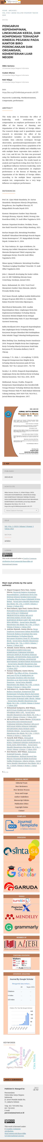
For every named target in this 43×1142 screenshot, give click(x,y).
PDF (7, 464)
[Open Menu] (2, 2)
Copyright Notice (21, 807)
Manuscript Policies (21, 800)
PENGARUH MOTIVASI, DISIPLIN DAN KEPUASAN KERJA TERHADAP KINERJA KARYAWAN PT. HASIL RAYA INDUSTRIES (24, 741)
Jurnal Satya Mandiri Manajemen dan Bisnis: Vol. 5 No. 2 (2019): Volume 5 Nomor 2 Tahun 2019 (23, 603)
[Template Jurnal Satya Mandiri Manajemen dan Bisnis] (21, 825)
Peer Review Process (21, 790)
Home (4, 10)
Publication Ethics (21, 804)
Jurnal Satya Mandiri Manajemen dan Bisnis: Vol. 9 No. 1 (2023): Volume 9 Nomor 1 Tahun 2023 (23, 666)
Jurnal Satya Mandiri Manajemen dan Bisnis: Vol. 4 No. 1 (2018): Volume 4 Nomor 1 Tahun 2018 (23, 747)
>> (7, 772)
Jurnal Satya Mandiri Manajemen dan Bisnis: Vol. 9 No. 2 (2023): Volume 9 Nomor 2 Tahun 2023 (23, 684)
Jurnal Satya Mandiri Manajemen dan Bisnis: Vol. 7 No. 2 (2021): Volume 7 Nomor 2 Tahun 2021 (22, 643)
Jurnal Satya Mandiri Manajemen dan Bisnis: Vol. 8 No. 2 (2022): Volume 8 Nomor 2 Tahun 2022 (23, 624)
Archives (13, 10)
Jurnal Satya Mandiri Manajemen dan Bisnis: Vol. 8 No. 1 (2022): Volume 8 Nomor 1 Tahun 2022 (23, 714)
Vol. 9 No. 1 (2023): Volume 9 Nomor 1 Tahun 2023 (20, 14)
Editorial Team (21, 783)
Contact (21, 810)
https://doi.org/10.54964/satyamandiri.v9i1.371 (20, 92)
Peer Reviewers (21, 786)
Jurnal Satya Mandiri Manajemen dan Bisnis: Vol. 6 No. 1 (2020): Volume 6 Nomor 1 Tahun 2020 (23, 703)
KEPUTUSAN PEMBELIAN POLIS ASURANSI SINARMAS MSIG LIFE (23, 711)
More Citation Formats (14, 510)
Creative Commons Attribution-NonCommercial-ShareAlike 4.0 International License (19, 561)
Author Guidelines (21, 797)
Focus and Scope (21, 793)
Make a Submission (13, 1080)
